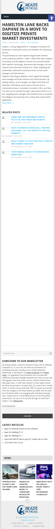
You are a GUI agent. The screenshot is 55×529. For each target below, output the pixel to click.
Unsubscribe (39, 526)
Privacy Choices (21, 526)
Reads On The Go (30, 517)
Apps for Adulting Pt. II (13, 432)
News (23, 43)
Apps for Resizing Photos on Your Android (21, 429)
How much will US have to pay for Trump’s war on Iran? (26, 439)
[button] (51, 18)
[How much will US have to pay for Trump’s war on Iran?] (10, 471)
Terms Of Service (35, 523)
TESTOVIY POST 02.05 (13, 443)
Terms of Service (32, 373)
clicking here (18, 401)
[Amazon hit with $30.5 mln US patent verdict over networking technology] (44, 471)
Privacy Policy (28, 520)
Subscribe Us (18, 523)
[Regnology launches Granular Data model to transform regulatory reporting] (27, 471)
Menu (6, 17)
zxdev (4, 43)
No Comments (33, 43)
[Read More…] (8, 103)
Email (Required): (8, 406)
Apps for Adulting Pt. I (13, 436)
